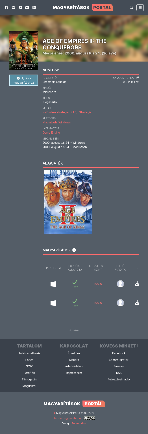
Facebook (119, 353)
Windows (64, 122)
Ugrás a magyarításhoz (24, 80)
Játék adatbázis (29, 353)
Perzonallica (79, 423)
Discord (74, 360)
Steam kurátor (118, 360)
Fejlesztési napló (119, 379)
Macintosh (50, 122)
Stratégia (85, 112)
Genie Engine (51, 132)
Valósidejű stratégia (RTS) (60, 112)
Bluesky (119, 366)
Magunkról (29, 386)
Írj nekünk (74, 353)
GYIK (29, 366)
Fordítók (29, 373)
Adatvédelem (74, 366)
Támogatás (29, 379)
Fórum (29, 360)
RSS (119, 373)
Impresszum (74, 373)
